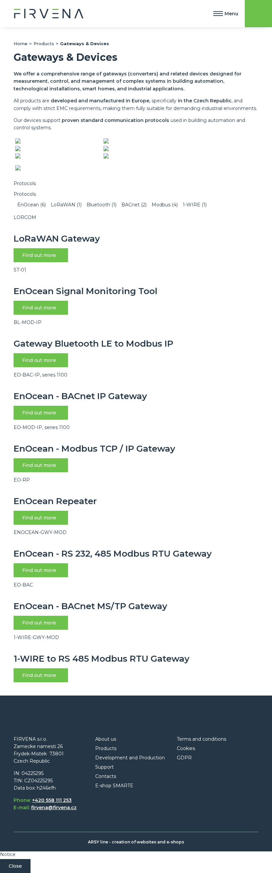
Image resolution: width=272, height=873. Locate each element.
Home (21, 43)
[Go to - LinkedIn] (113, 813)
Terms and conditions (201, 739)
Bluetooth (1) (101, 205)
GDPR (184, 758)
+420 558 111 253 (52, 800)
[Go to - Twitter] (125, 813)
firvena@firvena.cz (54, 808)
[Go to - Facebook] (100, 813)
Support (104, 767)
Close (15, 866)
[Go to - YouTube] (138, 813)
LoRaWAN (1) (66, 205)
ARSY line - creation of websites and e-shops (136, 841)
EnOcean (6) (31, 205)
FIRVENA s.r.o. (49, 14)
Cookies (186, 748)
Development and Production (130, 758)
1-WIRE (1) (194, 205)
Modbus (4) (164, 205)
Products (44, 43)
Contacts (105, 776)
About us (105, 739)
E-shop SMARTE (114, 786)
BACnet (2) (134, 205)
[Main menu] (218, 14)
